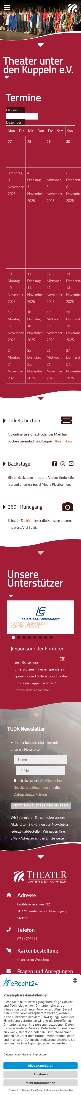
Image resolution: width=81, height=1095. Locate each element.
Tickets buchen (24, 420)
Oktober (12, 110)
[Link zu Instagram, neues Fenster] (63, 463)
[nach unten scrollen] (40, 401)
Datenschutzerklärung (30, 794)
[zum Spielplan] (66, 422)
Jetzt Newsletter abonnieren (40, 805)
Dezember (13, 122)
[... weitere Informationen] (62, 658)
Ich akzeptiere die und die (39, 787)
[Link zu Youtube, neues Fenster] (71, 463)
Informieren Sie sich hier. (32, 690)
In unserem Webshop (33, 959)
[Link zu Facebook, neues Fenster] (54, 463)
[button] (13, 637)
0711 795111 (27, 939)
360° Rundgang (25, 507)
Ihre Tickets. (64, 441)
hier (29, 520)
